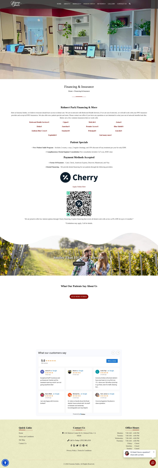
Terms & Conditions (84, 450)
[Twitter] (77, 445)
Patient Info (89, 4)
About (66, 4)
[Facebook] (71, 445)
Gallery (111, 4)
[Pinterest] (83, 445)
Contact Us (122, 4)
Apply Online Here (79, 187)
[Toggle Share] (86, 445)
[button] (5, 463)
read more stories (79, 296)
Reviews (100, 4)
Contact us (79, 263)
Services (76, 4)
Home (59, 4)
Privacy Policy (72, 450)
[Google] (74, 445)
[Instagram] (80, 445)
